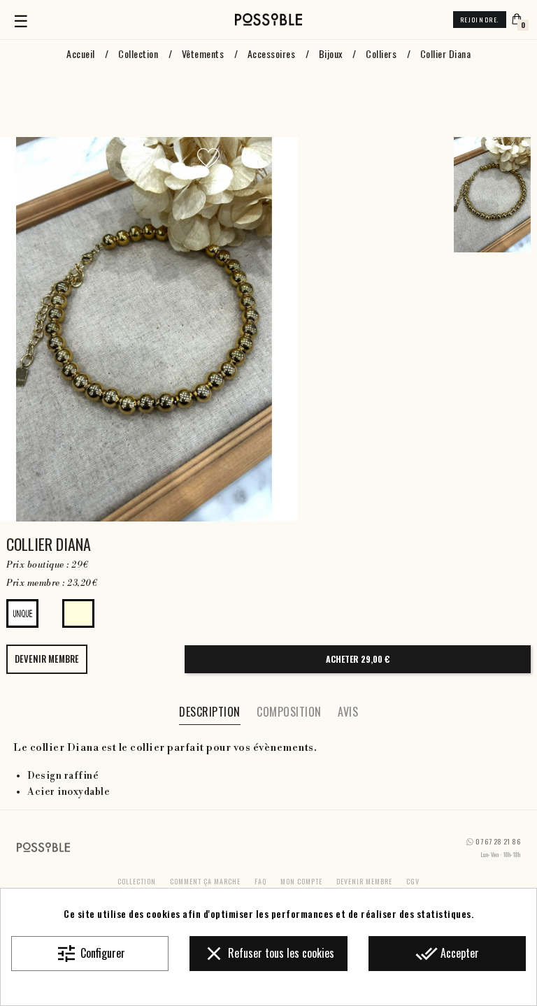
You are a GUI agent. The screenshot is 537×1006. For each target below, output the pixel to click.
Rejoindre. (479, 19)
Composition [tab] (289, 711)
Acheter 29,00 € (357, 659)
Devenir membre (364, 881)
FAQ (260, 881)
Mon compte (301, 881)
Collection (136, 881)
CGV (413, 881)
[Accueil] (268, 19)
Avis (348, 711)
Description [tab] (210, 711)
